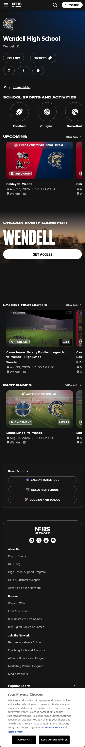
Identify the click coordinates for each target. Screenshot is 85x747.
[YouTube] (53, 540)
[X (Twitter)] (39, 540)
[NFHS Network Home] (17, 5)
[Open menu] (5, 4)
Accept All (24, 739)
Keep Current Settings (54, 739)
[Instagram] (46, 540)
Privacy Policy (53, 727)
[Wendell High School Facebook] (38, 70)
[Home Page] (5, 87)
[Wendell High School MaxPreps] (23, 70)
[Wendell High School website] (9, 70)
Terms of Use (15, 731)
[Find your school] (55, 5)
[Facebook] (31, 540)
